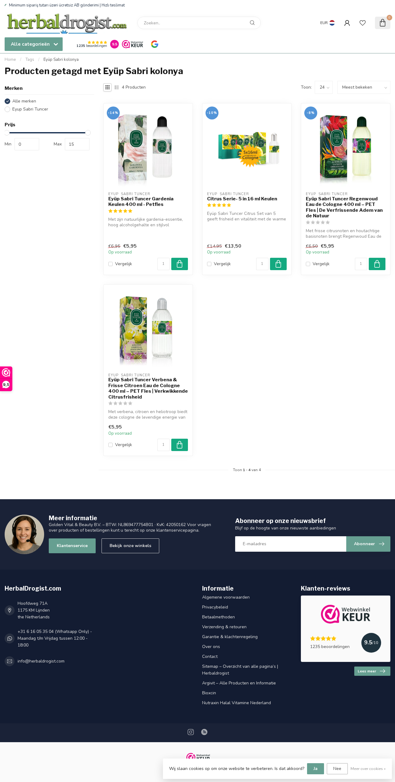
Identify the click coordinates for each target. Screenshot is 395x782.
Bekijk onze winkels (130, 546)
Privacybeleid (215, 607)
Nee (337, 769)
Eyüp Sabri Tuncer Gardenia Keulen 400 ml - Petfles (140, 201)
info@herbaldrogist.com (41, 661)
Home (10, 59)
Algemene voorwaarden (226, 597)
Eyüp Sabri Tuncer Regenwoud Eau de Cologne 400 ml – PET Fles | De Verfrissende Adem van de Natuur (344, 207)
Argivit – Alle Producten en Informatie (239, 683)
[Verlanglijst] (363, 23)
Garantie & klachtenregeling (230, 637)
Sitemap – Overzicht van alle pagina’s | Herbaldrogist (240, 669)
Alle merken (24, 101)
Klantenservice (72, 546)
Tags (29, 59)
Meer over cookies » (368, 768)
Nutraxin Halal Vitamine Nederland (236, 703)
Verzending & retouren (224, 627)
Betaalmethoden (218, 617)
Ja (316, 769)
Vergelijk (123, 263)
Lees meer (367, 671)
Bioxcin (209, 693)
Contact (210, 656)
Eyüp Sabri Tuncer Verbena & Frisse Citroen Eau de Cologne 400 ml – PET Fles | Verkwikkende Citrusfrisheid (148, 388)
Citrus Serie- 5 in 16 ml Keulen (242, 199)
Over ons (211, 647)
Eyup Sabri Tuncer (30, 109)
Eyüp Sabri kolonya (61, 59)
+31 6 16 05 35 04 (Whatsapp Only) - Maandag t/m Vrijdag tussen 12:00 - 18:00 (55, 638)
